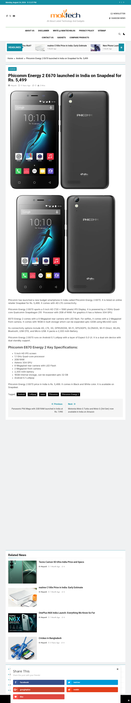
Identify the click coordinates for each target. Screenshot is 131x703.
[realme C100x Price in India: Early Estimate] (27, 49)
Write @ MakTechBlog (64, 31)
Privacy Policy (86, 31)
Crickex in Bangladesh (50, 638)
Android (12, 69)
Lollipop (32, 394)
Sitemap (102, 31)
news (42, 394)
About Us (29, 31)
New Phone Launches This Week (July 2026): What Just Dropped (93, 2)
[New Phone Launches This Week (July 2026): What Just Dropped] (83, 49)
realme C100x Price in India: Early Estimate (54, 45)
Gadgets (61, 37)
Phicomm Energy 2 (70, 394)
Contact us (47, 37)
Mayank (14, 85)
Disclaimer (43, 31)
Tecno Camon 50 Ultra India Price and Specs (61, 562)
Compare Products (79, 37)
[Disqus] (65, 451)
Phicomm (53, 394)
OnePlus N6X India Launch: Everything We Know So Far (67, 613)
